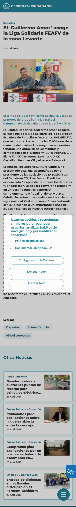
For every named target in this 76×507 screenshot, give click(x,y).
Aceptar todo (36, 283)
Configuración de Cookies (36, 260)
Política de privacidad (29, 240)
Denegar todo (36, 271)
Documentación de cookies (33, 248)
